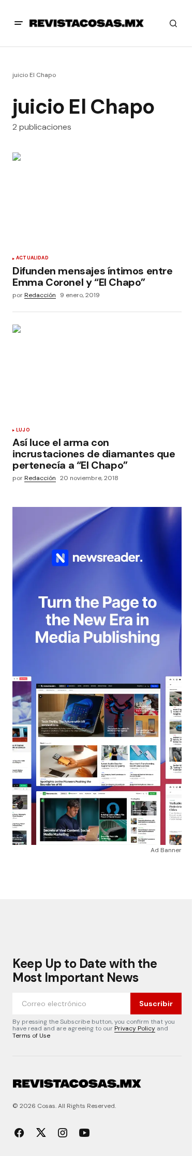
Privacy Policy (134, 1028)
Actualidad (32, 258)
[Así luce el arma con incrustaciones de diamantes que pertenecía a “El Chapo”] (97, 372)
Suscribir (156, 1003)
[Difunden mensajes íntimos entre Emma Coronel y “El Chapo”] (97, 200)
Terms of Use (31, 1035)
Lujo (23, 430)
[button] (18, 23)
